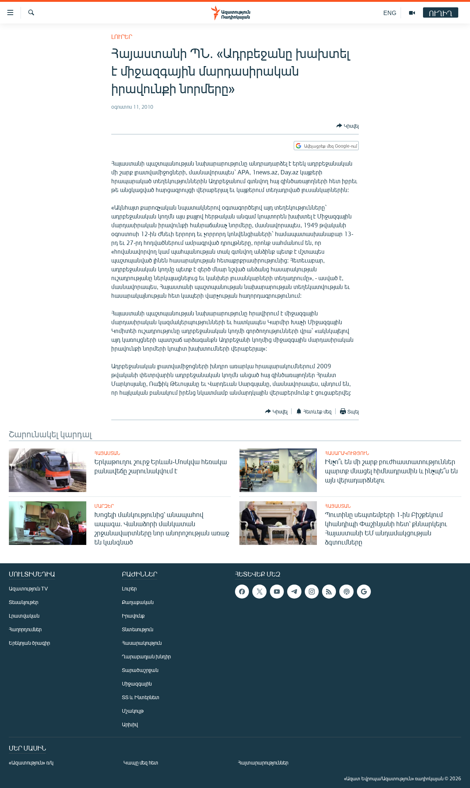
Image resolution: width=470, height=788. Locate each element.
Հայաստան (107, 453)
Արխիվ (130, 724)
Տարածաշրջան (140, 670)
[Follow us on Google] (364, 592)
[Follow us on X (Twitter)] (259, 592)
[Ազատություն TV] (412, 12)
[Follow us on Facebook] (242, 592)
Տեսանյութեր (23, 602)
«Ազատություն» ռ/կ (31, 762)
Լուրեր (121, 36)
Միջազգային (137, 683)
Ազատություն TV (28, 588)
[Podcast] (346, 592)
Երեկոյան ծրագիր (29, 643)
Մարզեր (104, 506)
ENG (389, 12)
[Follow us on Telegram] (294, 592)
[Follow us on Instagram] (312, 592)
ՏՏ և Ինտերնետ (140, 697)
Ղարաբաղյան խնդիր (146, 656)
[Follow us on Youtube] (277, 592)
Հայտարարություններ (263, 762)
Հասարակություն (347, 453)
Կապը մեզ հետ (140, 762)
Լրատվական (24, 615)
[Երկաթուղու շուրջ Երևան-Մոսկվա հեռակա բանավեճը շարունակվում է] (47, 470)
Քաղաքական (137, 602)
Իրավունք (133, 615)
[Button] (347, 125)
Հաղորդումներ (25, 629)
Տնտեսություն (137, 629)
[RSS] (329, 592)
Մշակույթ (133, 711)
